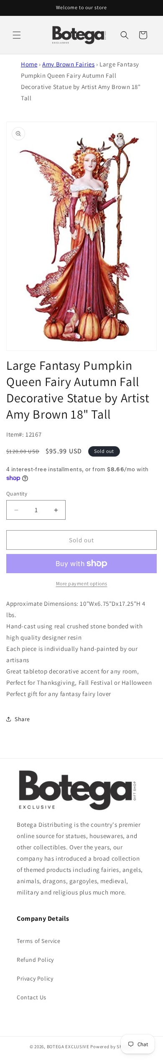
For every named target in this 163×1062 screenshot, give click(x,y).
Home (29, 64)
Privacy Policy (35, 978)
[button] (17, 35)
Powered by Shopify (111, 1046)
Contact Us (31, 997)
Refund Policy (35, 959)
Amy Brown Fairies (68, 64)
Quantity (16, 493)
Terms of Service (39, 941)
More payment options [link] (81, 583)
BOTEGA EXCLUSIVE (68, 1046)
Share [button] (22, 719)
